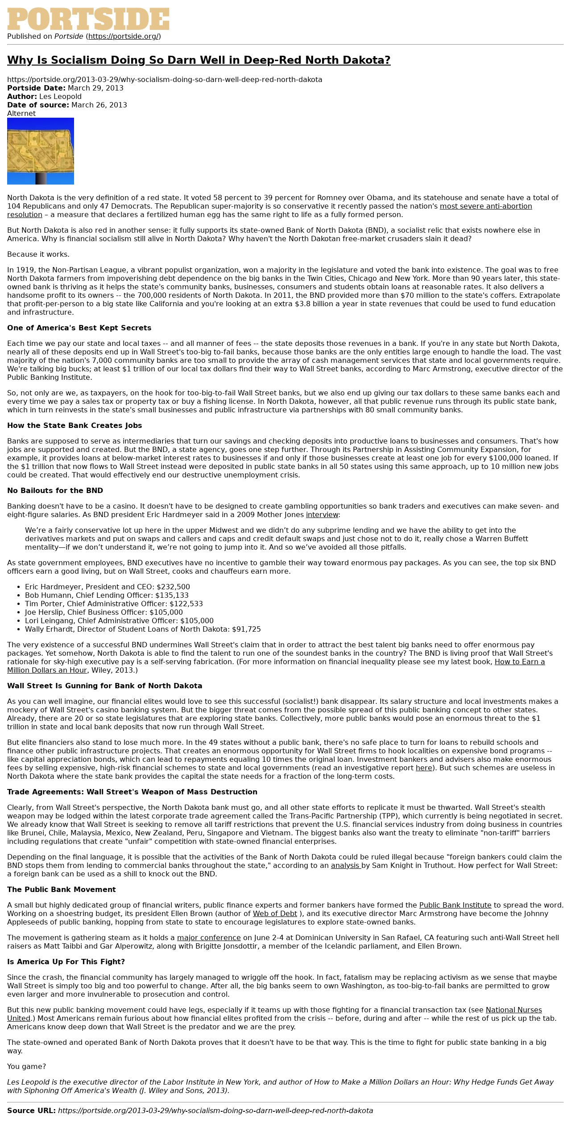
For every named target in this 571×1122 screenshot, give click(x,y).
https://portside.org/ (123, 36)
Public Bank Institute (455, 905)
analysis (346, 865)
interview (322, 514)
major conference (209, 937)
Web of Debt (275, 913)
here (424, 768)
